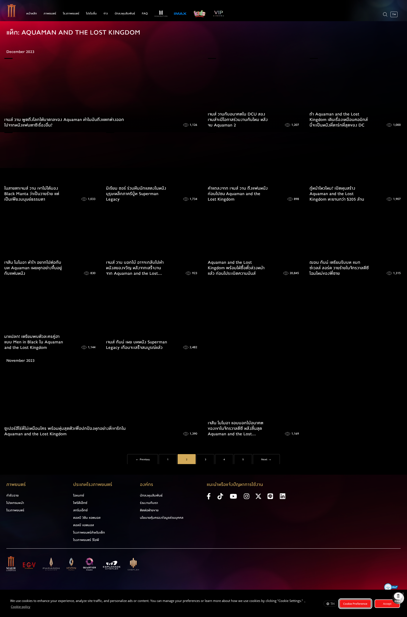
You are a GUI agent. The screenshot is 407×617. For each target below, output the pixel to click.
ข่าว (105, 13)
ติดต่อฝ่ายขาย (149, 510)
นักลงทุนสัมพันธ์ (125, 13)
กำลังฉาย (12, 495)
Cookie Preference (355, 604)
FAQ (145, 13)
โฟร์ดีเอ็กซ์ (80, 503)
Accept (387, 604)
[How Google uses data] (32, 607)
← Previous (142, 459)
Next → (266, 459)
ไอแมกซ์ (78, 495)
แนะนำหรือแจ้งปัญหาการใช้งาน (235, 484)
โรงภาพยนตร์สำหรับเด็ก (89, 532)
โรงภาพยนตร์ (71, 13)
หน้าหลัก (31, 13)
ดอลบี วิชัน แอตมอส (86, 517)
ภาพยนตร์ (50, 13)
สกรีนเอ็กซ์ (80, 510)
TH (332, 604)
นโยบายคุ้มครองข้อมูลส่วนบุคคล (161, 517)
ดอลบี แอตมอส (83, 525)
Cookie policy (20, 607)
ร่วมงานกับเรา (149, 503)
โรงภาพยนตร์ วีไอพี (86, 540)
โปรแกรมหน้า (15, 503)
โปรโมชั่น (91, 13)
